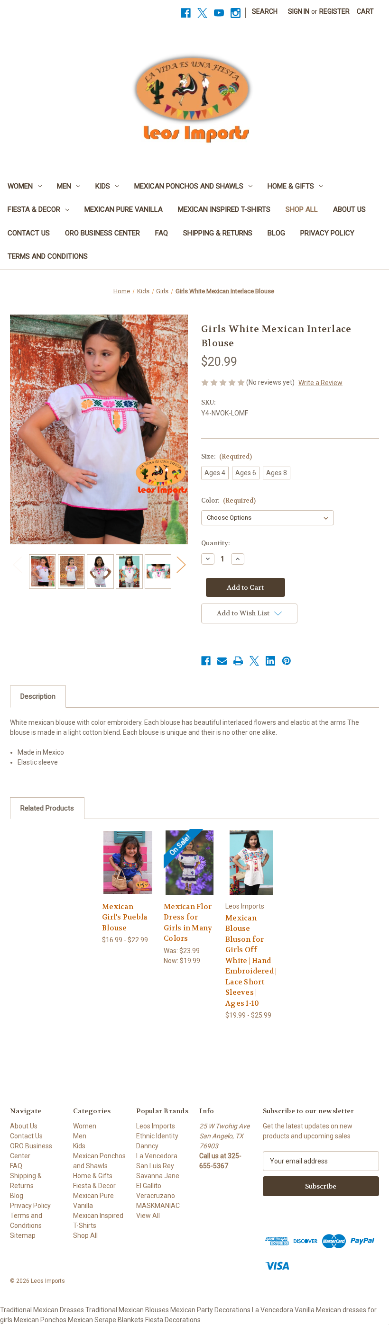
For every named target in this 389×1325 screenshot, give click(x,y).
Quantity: (215, 543)
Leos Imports (155, 1126)
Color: (228, 500)
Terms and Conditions (48, 256)
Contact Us (29, 233)
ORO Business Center (102, 233)
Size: (226, 456)
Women (20, 186)
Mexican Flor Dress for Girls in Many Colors (188, 923)
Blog (276, 233)
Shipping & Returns (217, 233)
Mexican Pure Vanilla (123, 209)
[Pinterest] (286, 660)
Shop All (302, 209)
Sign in (298, 11)
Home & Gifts (291, 186)
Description (38, 696)
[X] (202, 13)
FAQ (161, 233)
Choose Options (128, 862)
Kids (102, 186)
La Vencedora (156, 1156)
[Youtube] (219, 13)
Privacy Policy (327, 233)
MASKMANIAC (158, 1205)
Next (180, 564)
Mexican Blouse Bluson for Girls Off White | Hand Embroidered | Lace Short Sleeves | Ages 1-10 (251, 960)
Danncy (147, 1146)
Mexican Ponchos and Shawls (188, 186)
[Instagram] (236, 13)
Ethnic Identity (157, 1136)
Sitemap (23, 1235)
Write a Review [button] (320, 383)
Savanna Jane (157, 1176)
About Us (349, 209)
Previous (17, 564)
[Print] (238, 660)
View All (148, 1215)
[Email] (222, 660)
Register (334, 11)
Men (64, 186)
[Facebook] (186, 13)
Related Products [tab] (47, 808)
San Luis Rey (155, 1166)
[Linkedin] (270, 660)
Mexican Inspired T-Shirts (224, 209)
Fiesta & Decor (34, 209)
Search (265, 11)
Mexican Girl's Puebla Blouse (124, 917)
